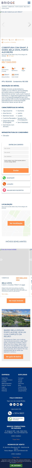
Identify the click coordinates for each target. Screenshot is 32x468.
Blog (19, 385)
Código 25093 (5, 8)
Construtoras (22, 387)
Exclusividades (22, 389)
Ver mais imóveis (16, 301)
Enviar (16, 170)
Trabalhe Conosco (7, 380)
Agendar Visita (20, 39)
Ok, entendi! (16, 465)
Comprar (4, 6)
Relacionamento (7, 383)
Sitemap (4, 389)
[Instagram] (21, 404)
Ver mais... (5, 294)
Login (3, 387)
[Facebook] (11, 404)
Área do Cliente (6, 385)
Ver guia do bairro (13, 357)
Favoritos (21, 383)
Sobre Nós (5, 378)
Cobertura (11, 6)
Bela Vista (26, 6)
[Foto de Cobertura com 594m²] (16, 24)
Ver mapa (11, 56)
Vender (20, 380)
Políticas (4, 391)
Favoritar (6, 39)
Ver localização (16, 223)
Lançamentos (22, 391)
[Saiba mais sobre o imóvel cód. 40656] (14, 262)
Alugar (20, 382)
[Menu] (29, 3)
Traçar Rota (16, 439)
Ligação (12, 39)
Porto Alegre (19, 6)
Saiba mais (19, 462)
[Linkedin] (14, 404)
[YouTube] (17, 404)
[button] (29, 24)
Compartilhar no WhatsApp (9, 42)
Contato (4, 382)
